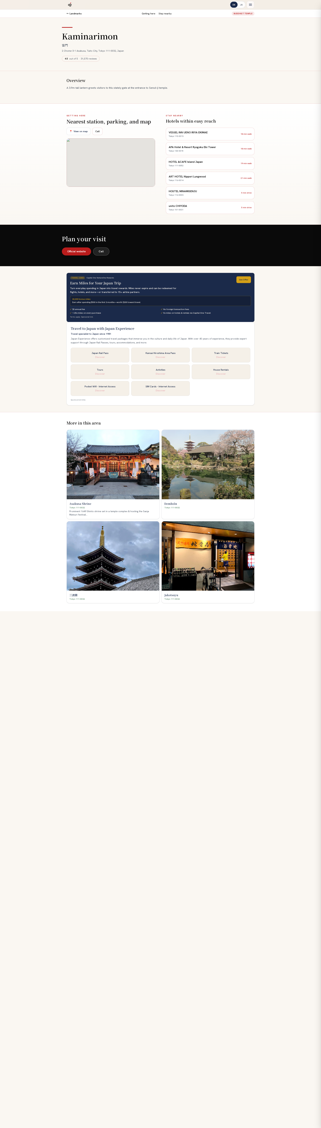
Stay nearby (165, 13)
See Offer (243, 279)
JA (241, 4)
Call (97, 131)
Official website (76, 251)
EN (234, 4)
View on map (78, 131)
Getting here (148, 13)
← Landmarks (74, 13)
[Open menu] (250, 4)
